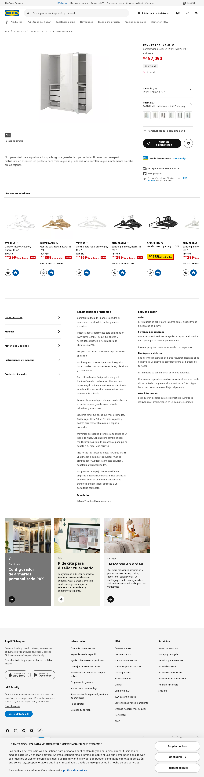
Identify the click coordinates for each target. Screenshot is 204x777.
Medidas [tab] (10, 331)
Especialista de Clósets (170, 672)
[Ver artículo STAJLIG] (21, 222)
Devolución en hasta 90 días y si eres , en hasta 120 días (167, 179)
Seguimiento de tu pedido (84, 654)
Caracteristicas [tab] (13, 317)
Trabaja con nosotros (126, 660)
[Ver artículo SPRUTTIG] (163, 222)
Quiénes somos (123, 648)
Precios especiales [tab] (135, 21)
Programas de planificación (172, 678)
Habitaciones (20, 31)
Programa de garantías (83, 682)
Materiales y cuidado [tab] (17, 345)
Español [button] (191, 3)
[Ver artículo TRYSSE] (92, 222)
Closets (48, 31)
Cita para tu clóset (134, 3)
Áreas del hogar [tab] (42, 21)
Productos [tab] (16, 21)
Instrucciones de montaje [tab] (19, 359)
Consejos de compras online (85, 666)
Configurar (175, 757)
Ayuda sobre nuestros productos (88, 660)
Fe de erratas (77, 703)
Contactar (149, 3)
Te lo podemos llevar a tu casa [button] (163, 168)
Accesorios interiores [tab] (17, 193)
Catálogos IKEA (123, 672)
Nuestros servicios (168, 648)
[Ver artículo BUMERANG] (56, 222)
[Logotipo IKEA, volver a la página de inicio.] (12, 13)
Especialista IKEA (167, 666)
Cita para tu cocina (115, 3)
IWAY (117, 720)
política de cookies (75, 770)
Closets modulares (64, 31)
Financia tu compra (168, 684)
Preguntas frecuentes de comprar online (88, 674)
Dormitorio (35, 31)
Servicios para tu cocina (170, 660)
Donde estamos (123, 654)
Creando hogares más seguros (130, 708)
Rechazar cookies (177, 767)
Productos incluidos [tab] (16, 374)
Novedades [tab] (86, 21)
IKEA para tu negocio (79, 3)
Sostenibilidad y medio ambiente (131, 702)
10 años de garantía (14, 141)
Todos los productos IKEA (128, 666)
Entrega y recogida (168, 654)
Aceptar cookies (177, 746)
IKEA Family (62, 3)
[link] (147, 115)
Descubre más (12, 706)
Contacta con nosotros (83, 648)
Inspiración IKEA (123, 678)
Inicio (7, 31)
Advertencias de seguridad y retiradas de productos (90, 696)
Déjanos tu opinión (81, 709)
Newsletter (120, 714)
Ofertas (119, 684)
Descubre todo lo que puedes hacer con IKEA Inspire (28, 662)
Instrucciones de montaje (84, 688)
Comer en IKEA (97, 3)
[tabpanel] (138, 408)
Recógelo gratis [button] (155, 173)
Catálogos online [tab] (65, 21)
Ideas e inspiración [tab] (109, 21)
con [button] (168, 158)
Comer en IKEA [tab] (159, 21)
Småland (162, 690)
